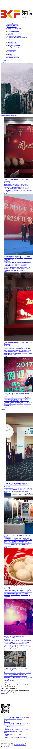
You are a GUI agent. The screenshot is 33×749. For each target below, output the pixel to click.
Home (5, 21)
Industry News (11, 51)
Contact (6, 53)
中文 (2, 62)
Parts (8, 39)
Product (6, 30)
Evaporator (10, 34)
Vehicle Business (11, 27)
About (5, 40)
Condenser (10, 33)
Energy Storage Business (14, 28)
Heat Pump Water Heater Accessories (17, 37)
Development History (13, 47)
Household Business (12, 24)
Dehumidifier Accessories (14, 36)
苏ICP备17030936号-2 (20, 745)
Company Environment (13, 45)
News (5, 48)
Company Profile (12, 42)
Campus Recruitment (13, 57)
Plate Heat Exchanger (13, 31)
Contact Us (10, 54)
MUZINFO (7, 746)
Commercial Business (13, 25)
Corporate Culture (12, 43)
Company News (11, 50)
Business (6, 22)
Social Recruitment (12, 56)
